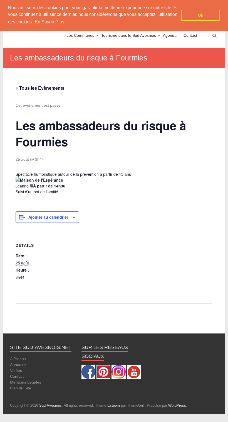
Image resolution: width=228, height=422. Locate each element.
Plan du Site (20, 388)
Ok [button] (200, 15)
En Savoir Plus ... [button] (52, 21)
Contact (190, 35)
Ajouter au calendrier (48, 217)
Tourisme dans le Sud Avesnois (128, 35)
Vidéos (16, 370)
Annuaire (18, 364)
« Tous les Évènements (40, 88)
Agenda (170, 35)
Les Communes (80, 35)
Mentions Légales (25, 382)
